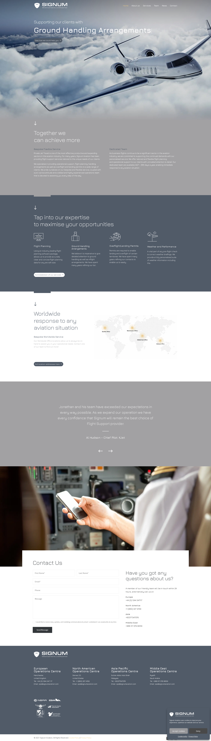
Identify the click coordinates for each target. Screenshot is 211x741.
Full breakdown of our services (48, 275)
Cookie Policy (74, 738)
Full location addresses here (47, 364)
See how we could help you (47, 40)
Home (125, 6)
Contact (173, 6)
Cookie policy (182, 736)
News (164, 6)
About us (136, 6)
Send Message (42, 630)
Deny (198, 731)
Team (156, 6)
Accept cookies (178, 731)
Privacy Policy (193, 736)
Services (147, 6)
